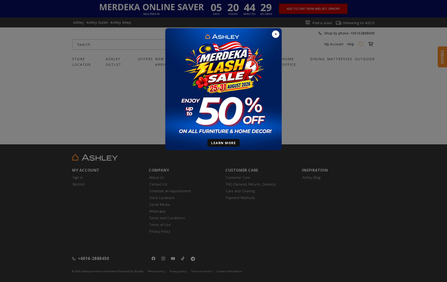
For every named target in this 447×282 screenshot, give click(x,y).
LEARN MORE (223, 143)
